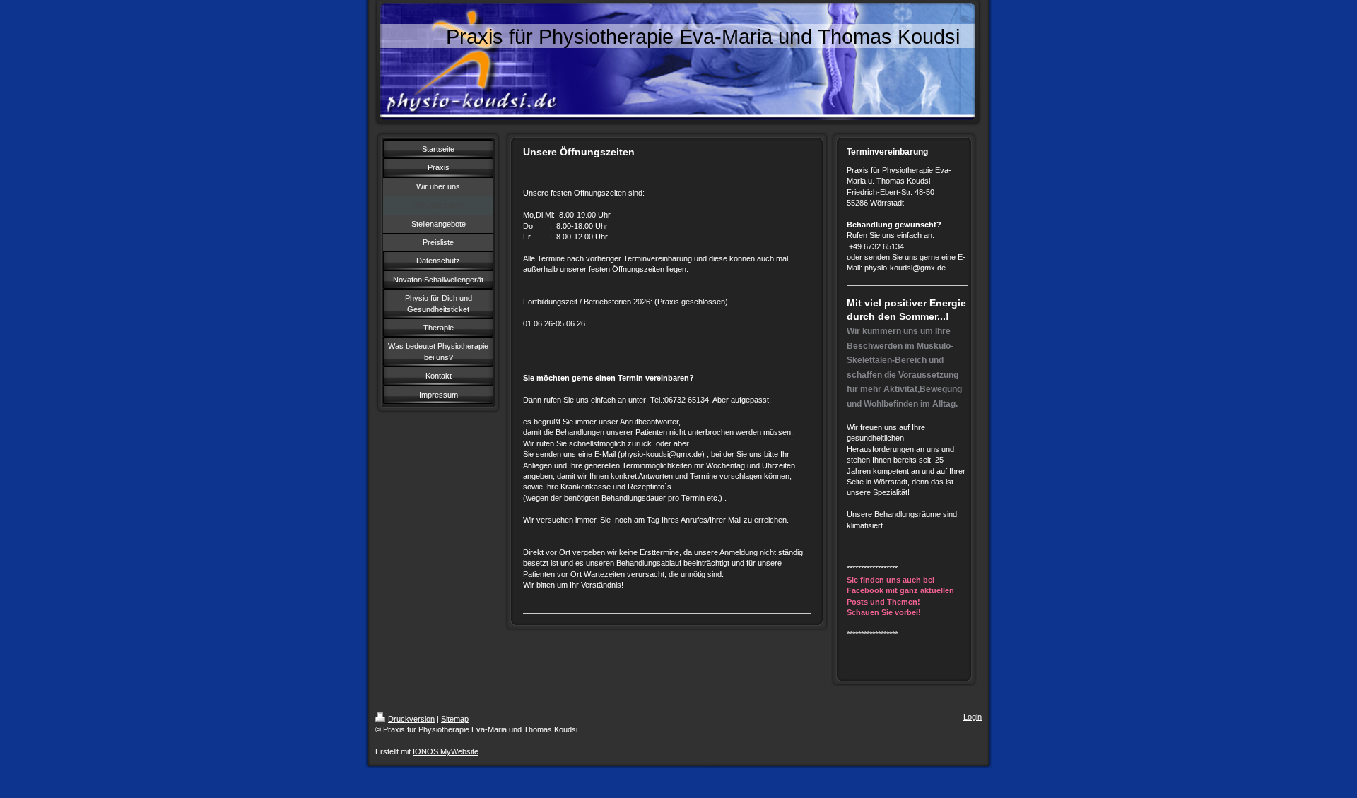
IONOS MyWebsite (445, 751)
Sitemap (455, 719)
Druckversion (411, 719)
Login (972, 717)
